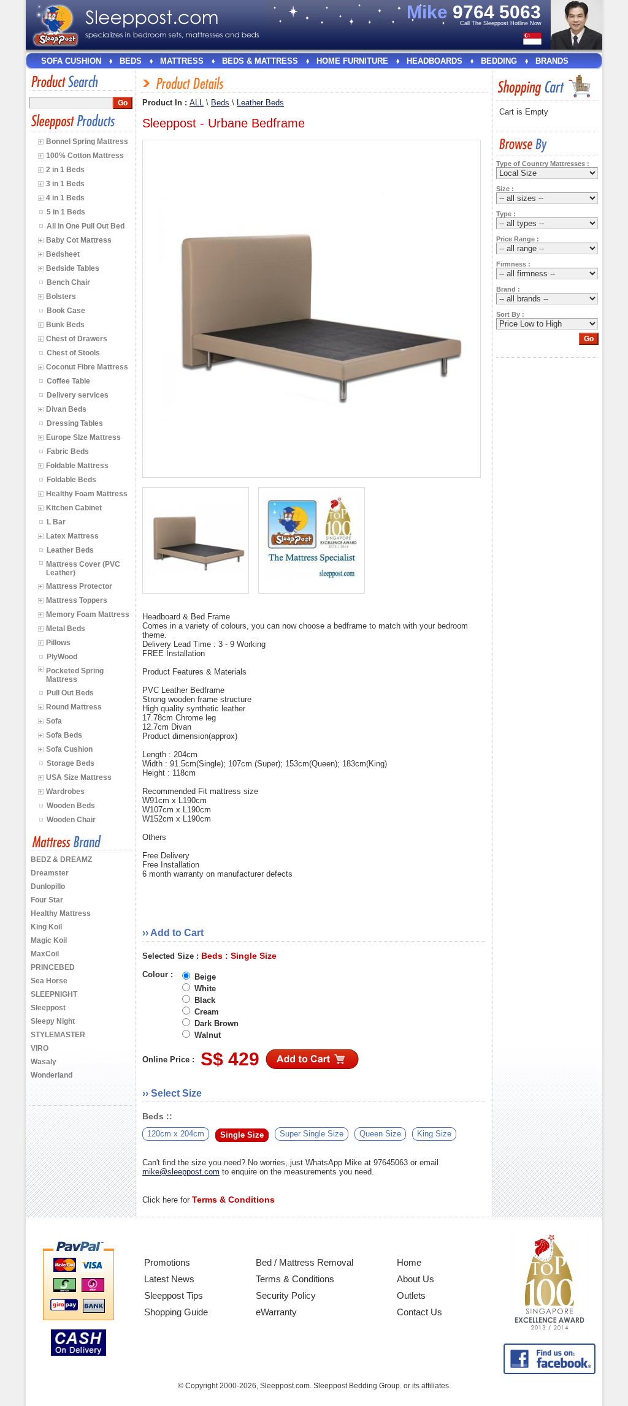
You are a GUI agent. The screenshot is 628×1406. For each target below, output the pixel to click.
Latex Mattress (72, 536)
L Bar (56, 522)
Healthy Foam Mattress (87, 493)
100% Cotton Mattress (85, 155)
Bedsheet (63, 254)
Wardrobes (65, 791)
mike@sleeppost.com (181, 1171)
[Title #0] (195, 541)
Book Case (66, 310)
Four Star (47, 900)
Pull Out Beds (70, 693)
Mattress (182, 61)
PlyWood (62, 656)
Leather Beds (70, 550)
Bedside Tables (72, 268)
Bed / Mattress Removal (304, 1262)
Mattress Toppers (76, 600)
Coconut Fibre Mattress (87, 367)
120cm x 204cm (175, 1133)
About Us (415, 1279)
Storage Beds (70, 763)
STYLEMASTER (58, 1034)
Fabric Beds (68, 451)
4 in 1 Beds (65, 198)
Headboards (434, 61)
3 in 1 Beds (65, 184)
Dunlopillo (48, 886)
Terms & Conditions (295, 1279)
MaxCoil (45, 954)
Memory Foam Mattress (87, 614)
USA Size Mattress (79, 777)
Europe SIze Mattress (83, 437)
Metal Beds (65, 628)
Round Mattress (74, 707)
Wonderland (51, 1075)
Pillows (58, 642)
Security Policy (286, 1295)
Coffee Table (68, 381)
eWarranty (276, 1312)
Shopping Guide (176, 1312)
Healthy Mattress (61, 913)
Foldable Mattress (77, 465)
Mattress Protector (79, 586)
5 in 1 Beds (66, 212)
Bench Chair (68, 282)
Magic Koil (49, 940)
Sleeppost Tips (173, 1295)
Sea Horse (49, 981)
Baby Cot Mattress (79, 240)
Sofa (54, 721)
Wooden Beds (71, 805)
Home (409, 1262)
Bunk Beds (65, 324)
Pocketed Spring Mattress (75, 675)
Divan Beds (66, 409)
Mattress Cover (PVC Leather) (83, 568)
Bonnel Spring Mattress (87, 141)
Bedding (499, 61)
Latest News (169, 1279)
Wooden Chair (71, 819)
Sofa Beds (64, 735)
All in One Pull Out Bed (85, 226)
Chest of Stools (73, 353)
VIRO (39, 1048)
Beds (131, 61)
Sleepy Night (53, 1021)
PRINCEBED (53, 967)
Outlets (411, 1295)
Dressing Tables (75, 423)
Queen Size (380, 1133)
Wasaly (43, 1061)
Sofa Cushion (71, 61)
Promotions (167, 1262)
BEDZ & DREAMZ (61, 859)
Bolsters (61, 296)
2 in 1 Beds (65, 169)
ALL (197, 102)
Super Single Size (311, 1133)
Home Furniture (352, 61)
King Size (434, 1133)
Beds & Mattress (260, 61)
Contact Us (419, 1312)
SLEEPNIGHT (54, 994)
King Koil (46, 927)
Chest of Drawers (76, 338)
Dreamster (50, 873)
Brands (552, 61)
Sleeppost (48, 1007)
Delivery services (78, 395)
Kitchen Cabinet (74, 508)
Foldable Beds (71, 479)
